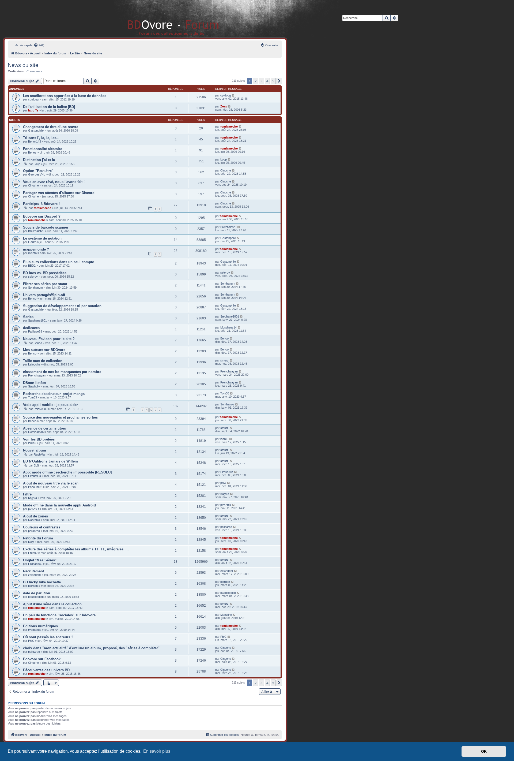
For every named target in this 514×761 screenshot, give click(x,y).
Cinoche (225, 170)
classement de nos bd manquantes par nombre (62, 372)
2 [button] (255, 81)
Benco (32, 298)
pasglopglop (36, 596)
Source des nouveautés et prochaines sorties (60, 417)
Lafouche (34, 364)
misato (32, 253)
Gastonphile (36, 130)
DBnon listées (34, 383)
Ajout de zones (35, 516)
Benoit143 (34, 141)
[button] (279, 81)
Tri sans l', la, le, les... (41, 138)
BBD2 (32, 265)
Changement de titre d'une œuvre (50, 127)
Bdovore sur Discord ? (42, 216)
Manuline (226, 614)
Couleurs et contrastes (41, 527)
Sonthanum (35, 287)
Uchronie (34, 519)
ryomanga (34, 629)
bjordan (33, 585)
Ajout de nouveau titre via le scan (50, 483)
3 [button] (261, 81)
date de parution (36, 593)
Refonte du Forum (38, 538)
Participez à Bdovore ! (41, 204)
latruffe (33, 110)
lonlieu (32, 443)
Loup (37, 164)
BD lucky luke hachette (42, 582)
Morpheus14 (228, 327)
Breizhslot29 (36, 231)
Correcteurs (34, 71)
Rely (31, 541)
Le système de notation (42, 238)
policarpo (34, 530)
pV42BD (33, 508)
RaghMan (40, 454)
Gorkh (32, 242)
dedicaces (31, 328)
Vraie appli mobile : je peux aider (50, 405)
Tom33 (32, 397)
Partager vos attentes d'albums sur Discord (59, 193)
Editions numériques (40, 626)
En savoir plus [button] (156, 751)
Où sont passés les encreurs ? (48, 637)
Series (28, 317)
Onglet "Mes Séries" (39, 560)
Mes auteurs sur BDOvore (44, 350)
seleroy (33, 276)
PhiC (31, 640)
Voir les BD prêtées (39, 439)
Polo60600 (40, 409)
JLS (36, 465)
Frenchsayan (37, 375)
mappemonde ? (36, 249)
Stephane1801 (37, 320)
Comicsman (36, 432)
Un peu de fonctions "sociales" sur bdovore (59, 615)
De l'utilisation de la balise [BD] (49, 107)
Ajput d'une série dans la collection (52, 604)
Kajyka (32, 497)
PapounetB (35, 486)
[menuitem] (39, 45)
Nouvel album (34, 450)
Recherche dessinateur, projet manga (54, 394)
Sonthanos (227, 404)
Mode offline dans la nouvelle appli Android (59, 505)
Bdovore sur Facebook (42, 659)
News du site (23, 65)
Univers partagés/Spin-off (44, 295)
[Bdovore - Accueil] (165, 18)
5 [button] (273, 81)
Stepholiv (34, 386)
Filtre (27, 494)
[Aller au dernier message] (233, 95)
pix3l (223, 482)
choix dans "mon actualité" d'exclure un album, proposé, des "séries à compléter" (91, 648)
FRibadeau (35, 563)
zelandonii (34, 574)
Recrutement (33, 571)
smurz (224, 360)
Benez (32, 152)
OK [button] (484, 751)
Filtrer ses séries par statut (45, 284)
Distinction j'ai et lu (39, 160)
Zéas (223, 106)
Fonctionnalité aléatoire (42, 149)
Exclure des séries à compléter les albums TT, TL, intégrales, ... (76, 549)
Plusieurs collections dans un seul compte (58, 262)
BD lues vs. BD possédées (44, 273)
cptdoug (33, 99)
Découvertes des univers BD (46, 670)
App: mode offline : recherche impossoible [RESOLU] (67, 472)
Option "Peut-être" (38, 171)
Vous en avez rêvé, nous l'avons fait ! (54, 182)
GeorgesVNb (36, 174)
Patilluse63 (35, 331)
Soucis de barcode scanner (45, 227)
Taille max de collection (42, 361)
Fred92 (32, 552)
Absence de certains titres (44, 428)
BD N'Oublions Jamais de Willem (50, 461)
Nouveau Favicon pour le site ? (49, 339)
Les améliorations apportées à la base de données (64, 96)
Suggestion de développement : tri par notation (62, 306)
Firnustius (34, 476)
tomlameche (229, 126)
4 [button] (267, 81)
